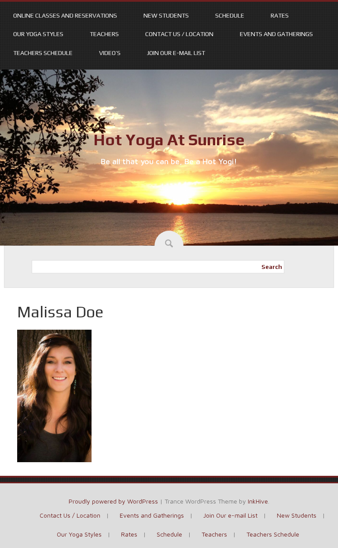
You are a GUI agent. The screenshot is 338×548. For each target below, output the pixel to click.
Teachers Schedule (43, 52)
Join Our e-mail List (176, 52)
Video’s (110, 52)
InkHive (258, 501)
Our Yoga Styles (38, 33)
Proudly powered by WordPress (113, 501)
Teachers (104, 33)
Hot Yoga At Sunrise (169, 139)
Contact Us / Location (179, 33)
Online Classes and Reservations (65, 15)
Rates (280, 15)
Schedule (229, 15)
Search (271, 266)
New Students (166, 15)
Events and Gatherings (276, 33)
